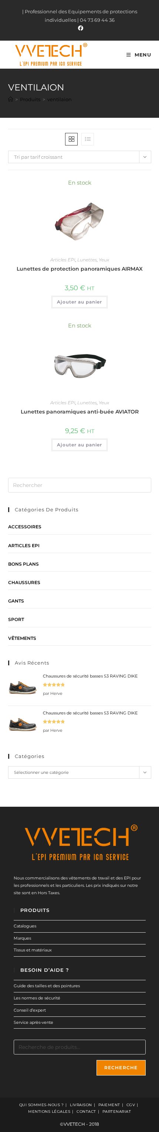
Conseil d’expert (30, 1010)
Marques (22, 938)
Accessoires (24, 526)
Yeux (104, 260)
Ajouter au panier (79, 302)
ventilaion (59, 99)
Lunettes (87, 260)
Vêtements (22, 638)
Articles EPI (62, 260)
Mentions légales (49, 1111)
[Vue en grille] (71, 139)
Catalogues (25, 926)
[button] (125, 186)
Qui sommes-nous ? (41, 1104)
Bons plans (23, 564)
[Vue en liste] (87, 139)
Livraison (81, 1104)
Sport (16, 619)
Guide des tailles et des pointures (47, 985)
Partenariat (116, 1111)
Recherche (121, 1067)
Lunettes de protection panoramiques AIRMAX (80, 268)
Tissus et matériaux (33, 950)
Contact (86, 1111)
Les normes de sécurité (37, 998)
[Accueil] (10, 99)
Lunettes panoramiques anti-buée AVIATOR (80, 411)
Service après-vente (33, 1022)
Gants (16, 601)
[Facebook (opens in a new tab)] (79, 28)
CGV (130, 1104)
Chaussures (24, 582)
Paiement (109, 1104)
